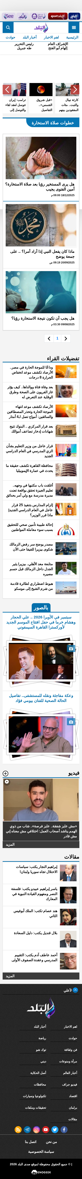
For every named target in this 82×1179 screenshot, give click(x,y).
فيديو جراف (69, 1084)
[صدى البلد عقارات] (22, 16)
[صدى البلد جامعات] (38, 16)
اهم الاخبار (51, 37)
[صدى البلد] (41, 27)
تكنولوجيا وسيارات (34, 1096)
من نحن (51, 1142)
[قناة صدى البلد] (74, 16)
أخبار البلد (30, 37)
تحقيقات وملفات (35, 1107)
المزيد (10, 844)
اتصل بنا (30, 1142)
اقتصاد (73, 1096)
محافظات (40, 1084)
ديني (43, 1061)
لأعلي (68, 990)
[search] (8, 27)
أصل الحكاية (38, 1073)
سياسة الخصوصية (41, 1151)
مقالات (72, 1119)
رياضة (42, 1038)
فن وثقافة (70, 1049)
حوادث (10, 37)
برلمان (73, 1107)
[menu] (73, 27)
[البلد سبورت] (58, 16)
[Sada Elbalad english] (9, 16)
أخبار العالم (70, 1073)
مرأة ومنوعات (68, 1061)
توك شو (41, 1049)
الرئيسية (72, 37)
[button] (75, 89)
